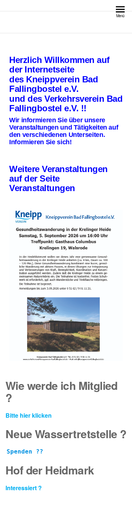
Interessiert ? (24, 488)
